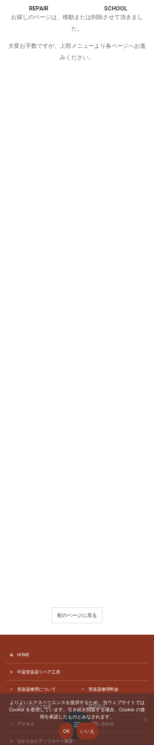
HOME (23, 654)
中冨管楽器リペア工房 (38, 672)
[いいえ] (145, 724)
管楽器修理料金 (103, 689)
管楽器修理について (36, 689)
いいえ (87, 731)
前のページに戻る (77, 615)
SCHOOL (115, 8)
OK (66, 731)
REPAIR (38, 8)
